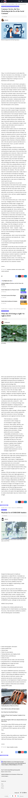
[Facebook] (20, 793)
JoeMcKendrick (7, 322)
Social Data (16, 6)
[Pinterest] (24, 793)
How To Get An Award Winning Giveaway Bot (10, 769)
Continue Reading (4, 505)
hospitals (12, 747)
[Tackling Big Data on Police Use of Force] (14, 696)
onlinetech (6, 519)
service (19, 269)
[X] (22, 793)
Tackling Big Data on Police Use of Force (9, 705)
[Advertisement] (14, 56)
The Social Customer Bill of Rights (8, 295)
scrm (17, 269)
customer (13, 269)
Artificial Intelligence (4, 776)
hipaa (8, 747)
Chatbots (6, 771)
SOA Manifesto (17, 489)
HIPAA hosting (14, 724)
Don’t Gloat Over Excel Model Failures (9, 712)
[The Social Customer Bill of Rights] (23, 297)
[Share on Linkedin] (18, 796)
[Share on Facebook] (10, 796)
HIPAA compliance (5, 683)
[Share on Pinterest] (15, 796)
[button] (2, 1)
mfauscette (6, 20)
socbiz (23, 269)
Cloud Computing (23, 292)
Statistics (4, 509)
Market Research (8, 6)
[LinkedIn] (26, 793)
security (15, 747)
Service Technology (18, 414)
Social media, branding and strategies (9, 301)
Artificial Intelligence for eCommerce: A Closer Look (12, 774)
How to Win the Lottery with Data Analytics (10, 708)
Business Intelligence (24, 303)
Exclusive (9, 771)
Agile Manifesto (16, 378)
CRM (3, 6)
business (9, 269)
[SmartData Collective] (5, 1)
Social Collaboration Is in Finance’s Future (10, 289)
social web (6, 271)
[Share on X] (12, 796)
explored (20, 412)
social (2, 271)
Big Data (23, 290)
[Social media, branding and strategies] (23, 302)
